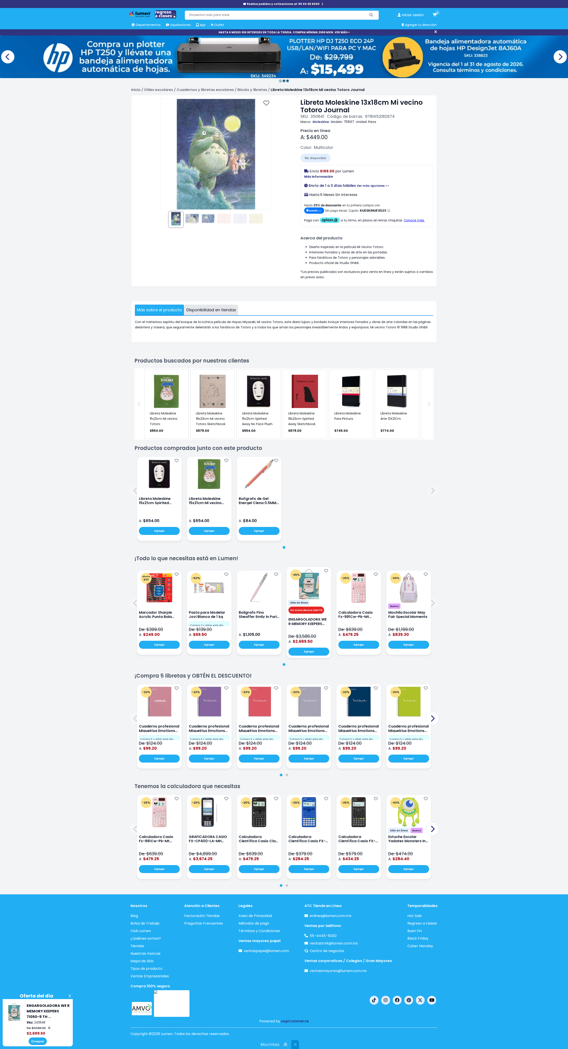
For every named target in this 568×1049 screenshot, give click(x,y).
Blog (134, 915)
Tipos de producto (146, 968)
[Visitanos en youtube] (431, 1000)
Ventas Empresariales (149, 976)
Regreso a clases (422, 923)
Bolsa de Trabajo (145, 923)
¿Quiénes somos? (145, 938)
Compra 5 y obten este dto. (157, 739)
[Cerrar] (435, 32)
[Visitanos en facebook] (397, 1000)
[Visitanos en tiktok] (374, 1000)
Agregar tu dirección (420, 25)
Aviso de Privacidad (255, 915)
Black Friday (417, 938)
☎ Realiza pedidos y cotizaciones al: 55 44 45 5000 (281, 4)
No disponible (315, 158)
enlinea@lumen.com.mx (330, 915)
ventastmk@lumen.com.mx (334, 943)
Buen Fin (414, 930)
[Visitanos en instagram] (385, 1000)
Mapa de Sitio (142, 961)
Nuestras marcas (145, 953)
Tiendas (137, 945)
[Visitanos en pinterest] (408, 1000)
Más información (318, 176)
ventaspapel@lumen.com (266, 950)
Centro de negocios (327, 950)
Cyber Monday (420, 945)
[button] (135, 490)
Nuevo (394, 606)
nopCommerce (295, 1021)
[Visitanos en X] (420, 1000)
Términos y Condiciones (259, 930)
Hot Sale (414, 915)
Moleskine (321, 122)
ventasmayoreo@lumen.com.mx (338, 970)
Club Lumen (140, 930)
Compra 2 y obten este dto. (207, 625)
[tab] (284, 547)
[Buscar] (371, 15)
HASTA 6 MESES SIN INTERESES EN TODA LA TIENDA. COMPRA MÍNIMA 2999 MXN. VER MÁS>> (284, 32)
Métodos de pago (254, 923)
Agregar (159, 530)
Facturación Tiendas (202, 915)
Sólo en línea (299, 602)
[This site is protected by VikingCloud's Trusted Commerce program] (171, 1003)
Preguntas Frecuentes (203, 923)
